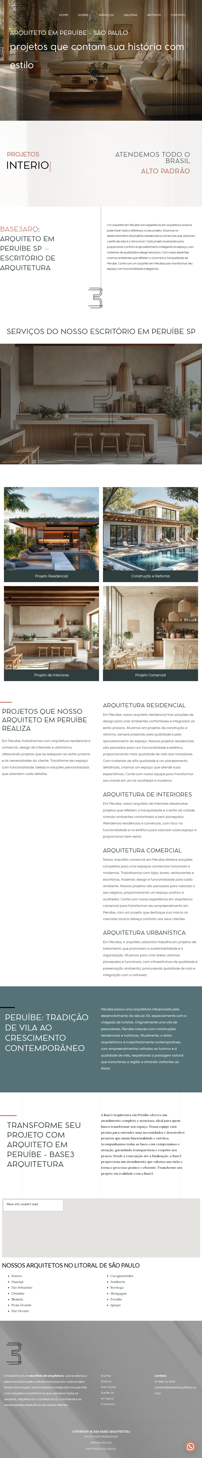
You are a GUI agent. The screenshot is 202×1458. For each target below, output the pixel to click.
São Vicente (20, 1311)
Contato (108, 1404)
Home (106, 1375)
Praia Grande (21, 1305)
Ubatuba (17, 1293)
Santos (16, 1276)
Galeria (107, 1392)
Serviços (108, 1387)
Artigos (107, 1398)
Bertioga (117, 1287)
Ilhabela (17, 1299)
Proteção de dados (101, 1449)
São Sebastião (21, 1287)
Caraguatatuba (121, 1276)
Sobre (106, 1381)
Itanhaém (117, 1282)
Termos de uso (101, 1442)
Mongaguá (118, 1293)
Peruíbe (116, 1299)
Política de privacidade (101, 1436)
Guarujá (17, 1282)
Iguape (115, 1305)
